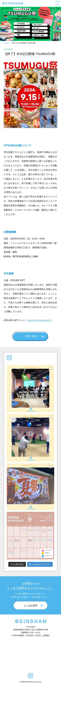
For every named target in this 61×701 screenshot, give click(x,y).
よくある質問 (30, 605)
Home (6, 43)
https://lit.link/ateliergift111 (39, 320)
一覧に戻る (30, 336)
